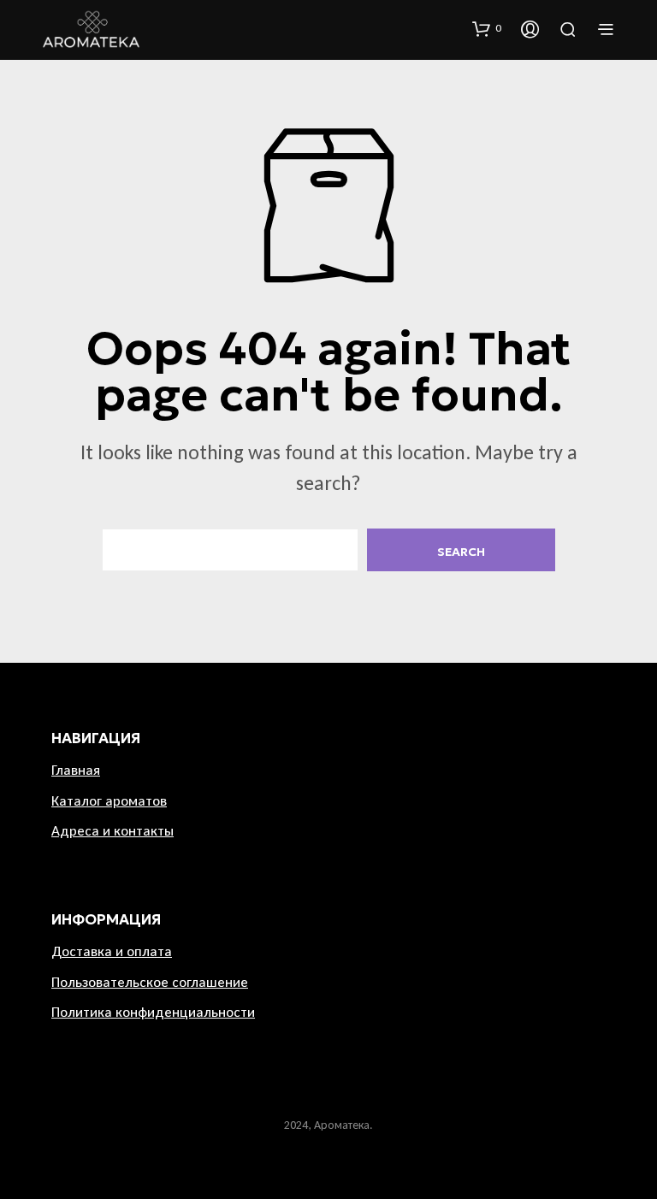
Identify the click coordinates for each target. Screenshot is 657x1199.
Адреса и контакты (112, 831)
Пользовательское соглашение (149, 982)
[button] (486, 28)
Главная (75, 770)
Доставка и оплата (111, 951)
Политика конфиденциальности (153, 1012)
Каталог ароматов (109, 801)
